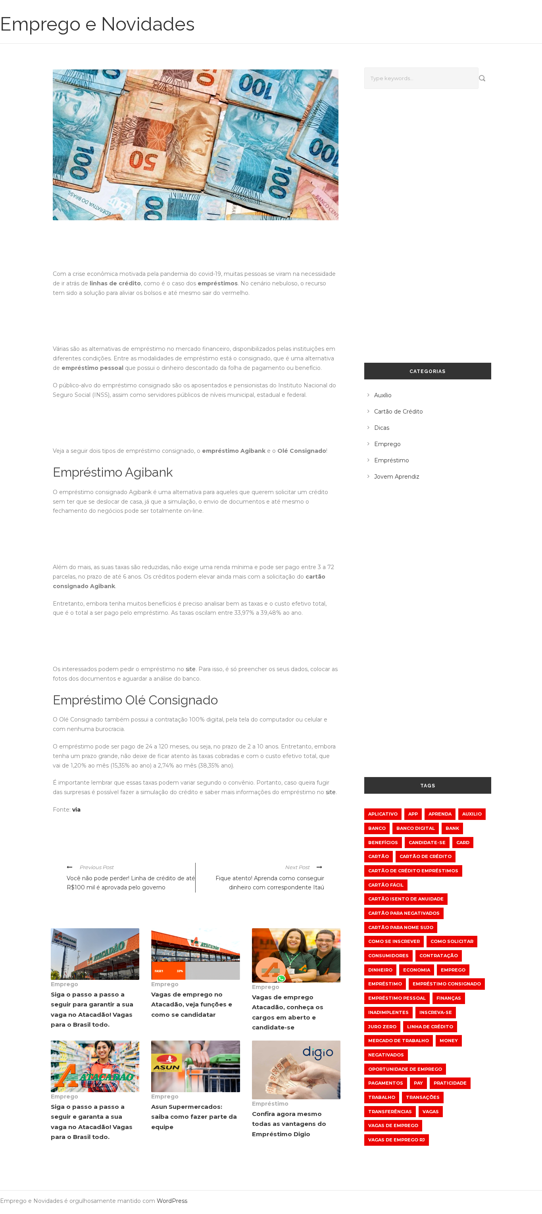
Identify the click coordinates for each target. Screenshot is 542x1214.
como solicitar (452, 941)
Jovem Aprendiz (396, 476)
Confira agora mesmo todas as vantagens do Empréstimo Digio (289, 1124)
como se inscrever (394, 941)
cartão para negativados (404, 913)
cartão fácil (386, 885)
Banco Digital (415, 828)
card (462, 842)
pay (418, 1083)
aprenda (440, 814)
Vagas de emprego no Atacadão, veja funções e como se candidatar (191, 1004)
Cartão (378, 856)
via (76, 809)
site (191, 669)
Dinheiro (380, 970)
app (413, 814)
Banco (377, 828)
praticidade (450, 1083)
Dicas (381, 427)
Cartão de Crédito (398, 411)
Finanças (448, 998)
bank (452, 828)
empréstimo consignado (447, 984)
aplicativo (383, 814)
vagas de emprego (393, 1125)
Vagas (431, 1111)
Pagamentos (385, 1083)
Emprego (64, 984)
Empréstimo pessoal (397, 998)
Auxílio (383, 395)
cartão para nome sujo (400, 927)
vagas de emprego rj (396, 1140)
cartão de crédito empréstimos (413, 870)
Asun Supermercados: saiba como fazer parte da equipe (194, 1117)
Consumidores (388, 955)
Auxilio (472, 814)
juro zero (382, 1026)
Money (449, 1040)
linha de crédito (430, 1026)
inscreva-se (435, 1012)
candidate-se (427, 842)
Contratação (438, 955)
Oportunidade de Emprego (405, 1069)
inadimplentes (388, 1012)
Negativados (386, 1055)
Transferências (390, 1111)
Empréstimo (270, 1103)
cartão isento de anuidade (406, 899)
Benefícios (383, 842)
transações (423, 1097)
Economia (416, 970)
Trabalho (381, 1097)
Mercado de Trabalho (398, 1040)
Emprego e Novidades (97, 24)
